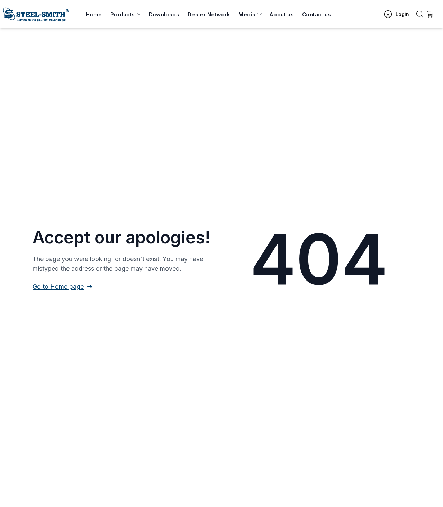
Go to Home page (58, 286)
